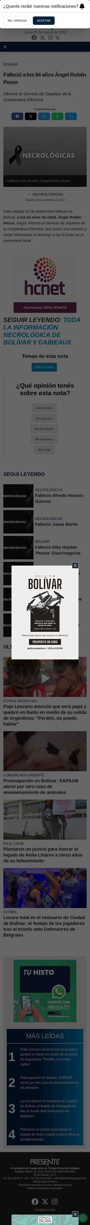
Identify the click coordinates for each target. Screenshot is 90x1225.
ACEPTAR (43, 20)
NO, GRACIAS (17, 20)
